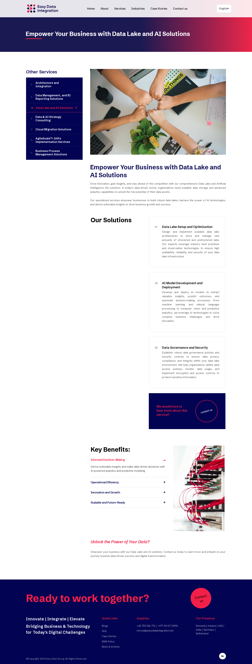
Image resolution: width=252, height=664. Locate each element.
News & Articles (111, 646)
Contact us (180, 8)
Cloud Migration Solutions (53, 129)
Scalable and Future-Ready (108, 502)
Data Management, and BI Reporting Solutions (53, 97)
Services (119, 8)
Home (91, 8)
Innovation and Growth (105, 492)
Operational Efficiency (105, 482)
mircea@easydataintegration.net (155, 630)
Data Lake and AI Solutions (54, 107)
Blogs (105, 626)
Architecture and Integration (47, 84)
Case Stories (159, 8)
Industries (138, 8)
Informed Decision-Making (108, 459)
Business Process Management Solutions (51, 152)
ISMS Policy (108, 641)
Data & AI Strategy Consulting (48, 118)
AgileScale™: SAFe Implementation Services (52, 140)
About (104, 8)
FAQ (104, 631)
